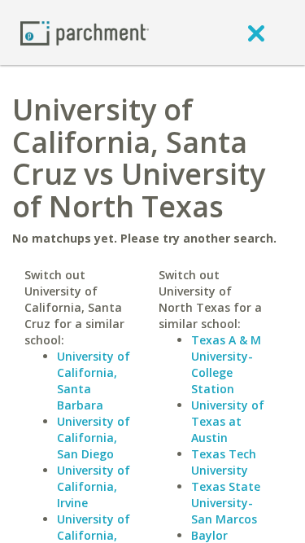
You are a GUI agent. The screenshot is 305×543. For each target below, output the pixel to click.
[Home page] (84, 32)
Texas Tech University (223, 462)
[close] (256, 32)
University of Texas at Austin (227, 421)
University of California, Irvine (93, 486)
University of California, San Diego (93, 438)
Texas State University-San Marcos (225, 503)
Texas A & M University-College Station (226, 364)
